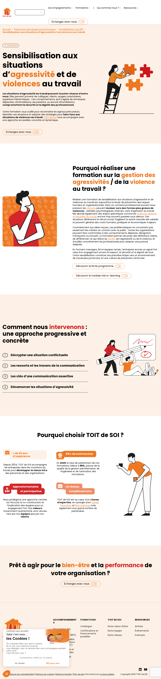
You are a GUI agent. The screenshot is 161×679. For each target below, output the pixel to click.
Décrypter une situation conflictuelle (39, 355)
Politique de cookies (44, 674)
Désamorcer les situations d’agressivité (42, 387)
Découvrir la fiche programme (95, 266)
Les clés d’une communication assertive (42, 376)
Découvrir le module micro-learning (98, 275)
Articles (139, 626)
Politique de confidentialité (21, 674)
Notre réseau (115, 635)
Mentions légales (63, 674)
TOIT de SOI (50, 117)
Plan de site (78, 674)
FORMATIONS (88, 619)
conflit (111, 238)
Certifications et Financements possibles (89, 633)
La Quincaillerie (107, 674)
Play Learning (82, 505)
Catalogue (86, 626)
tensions (91, 208)
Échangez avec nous (64, 22)
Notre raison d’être (118, 626)
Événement (141, 630)
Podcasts (140, 635)
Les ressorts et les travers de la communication (48, 366)
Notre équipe (115, 630)
